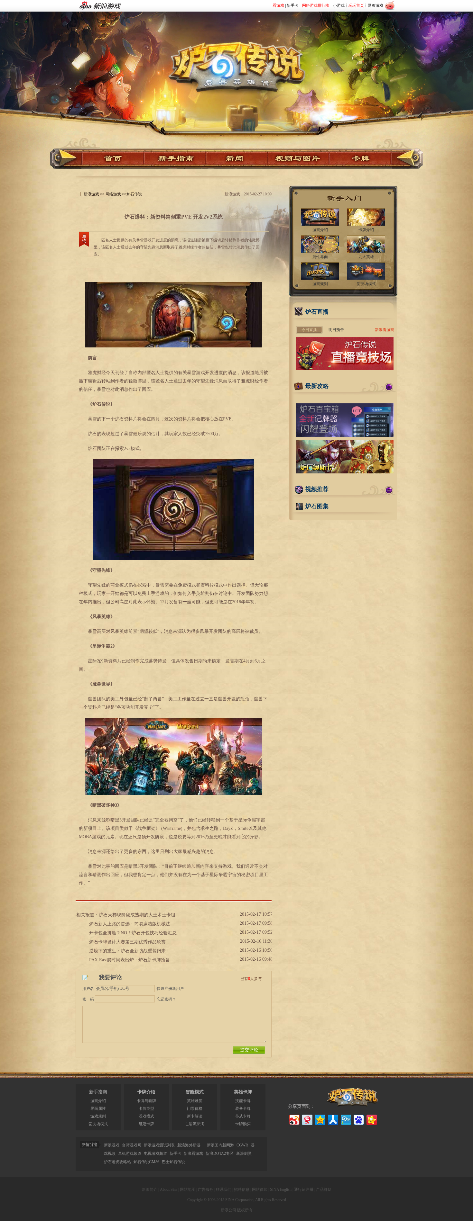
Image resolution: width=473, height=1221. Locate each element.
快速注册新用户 (170, 988)
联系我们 (223, 1189)
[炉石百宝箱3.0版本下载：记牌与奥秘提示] (345, 435)
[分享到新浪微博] (294, 1119)
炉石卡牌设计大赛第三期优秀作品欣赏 (127, 941)
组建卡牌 (146, 1124)
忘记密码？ (166, 999)
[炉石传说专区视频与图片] (298, 158)
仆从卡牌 (243, 1116)
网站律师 (259, 1189)
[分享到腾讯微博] (345, 1119)
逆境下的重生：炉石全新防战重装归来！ (129, 950)
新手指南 (98, 1092)
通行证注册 (303, 1189)
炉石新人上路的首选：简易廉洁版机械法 (129, 923)
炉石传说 (134, 194)
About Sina (168, 1189)
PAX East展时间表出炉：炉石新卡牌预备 (129, 959)
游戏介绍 (98, 1101)
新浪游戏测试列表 (159, 1145)
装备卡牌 (243, 1108)
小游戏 (339, 5)
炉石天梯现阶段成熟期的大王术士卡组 (137, 914)
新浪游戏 (91, 194)
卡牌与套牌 (146, 1101)
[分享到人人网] (333, 1119)
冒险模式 (195, 1092)
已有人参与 (251, 978)
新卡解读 (194, 1116)
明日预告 (336, 330)
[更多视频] (389, 490)
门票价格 (194, 1108)
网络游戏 (113, 194)
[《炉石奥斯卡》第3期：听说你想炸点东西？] (345, 472)
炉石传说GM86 (146, 1162)
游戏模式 (146, 1116)
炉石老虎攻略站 (117, 1162)
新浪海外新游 (188, 1145)
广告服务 (205, 1189)
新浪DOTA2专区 (220, 1153)
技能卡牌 (243, 1101)
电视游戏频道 (155, 1153)
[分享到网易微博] (307, 1119)
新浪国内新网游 (220, 1145)
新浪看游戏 (384, 330)
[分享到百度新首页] (358, 1119)
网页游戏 (375, 5)
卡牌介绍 (146, 1092)
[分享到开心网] (371, 1119)
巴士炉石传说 (173, 1162)
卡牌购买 (243, 1124)
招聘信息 (241, 1189)
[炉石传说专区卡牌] (363, 158)
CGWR (242, 1145)
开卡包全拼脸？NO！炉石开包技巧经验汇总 (133, 932)
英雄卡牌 (243, 1092)
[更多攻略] (389, 386)
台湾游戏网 (131, 1145)
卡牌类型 (146, 1108)
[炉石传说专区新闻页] (237, 158)
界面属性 (98, 1108)
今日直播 (309, 330)
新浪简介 (149, 1189)
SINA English (281, 1189)
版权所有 (245, 1210)
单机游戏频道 (129, 1153)
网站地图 (187, 1189)
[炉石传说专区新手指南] (175, 158)
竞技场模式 (98, 1124)
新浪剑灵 (244, 1153)
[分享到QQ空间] (320, 1119)
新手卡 (292, 5)
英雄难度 (194, 1101)
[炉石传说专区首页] (236, 58)
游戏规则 (98, 1116)
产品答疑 (323, 1189)
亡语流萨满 (194, 1124)
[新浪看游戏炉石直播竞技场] (345, 369)
